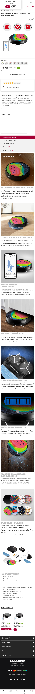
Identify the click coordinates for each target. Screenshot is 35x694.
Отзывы (6, 147)
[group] (9, 83)
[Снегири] (6, 63)
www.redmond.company (17, 665)
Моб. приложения (8, 144)
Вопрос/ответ (8, 150)
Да (7, 6)
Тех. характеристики (9, 140)
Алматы (31, 2)
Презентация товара (9, 137)
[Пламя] (14, 63)
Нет (14, 6)
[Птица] (10, 63)
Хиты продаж (7, 607)
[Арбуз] (2, 63)
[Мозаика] (18, 63)
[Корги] (26, 63)
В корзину (6, 629)
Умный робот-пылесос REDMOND (6, 626)
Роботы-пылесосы (8, 10)
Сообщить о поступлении (17, 74)
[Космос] (22, 63)
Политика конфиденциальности (17, 674)
